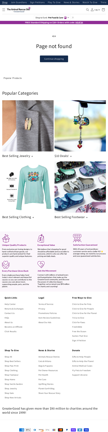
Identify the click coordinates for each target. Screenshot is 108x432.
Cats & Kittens (44, 361)
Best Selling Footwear (70, 217)
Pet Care (42, 379)
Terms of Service (46, 304)
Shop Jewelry (11, 388)
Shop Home (10, 379)
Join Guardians (19, 2)
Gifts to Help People (81, 356)
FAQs (7, 317)
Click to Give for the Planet (84, 313)
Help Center (10, 304)
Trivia (103, 2)
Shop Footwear (12, 374)
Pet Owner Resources (48, 370)
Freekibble (77, 326)
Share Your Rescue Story (49, 393)
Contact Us (10, 313)
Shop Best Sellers (13, 361)
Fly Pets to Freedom (81, 370)
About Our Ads (44, 322)
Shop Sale (9, 393)
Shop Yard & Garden (14, 384)
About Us (9, 322)
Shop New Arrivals (13, 397)
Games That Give (80, 335)
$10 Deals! (62, 156)
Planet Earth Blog (46, 388)
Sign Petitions (37, 2)
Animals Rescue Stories (49, 356)
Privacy (41, 308)
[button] (3, 10)
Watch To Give (90, 2)
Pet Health (43, 374)
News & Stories (71, 2)
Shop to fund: (49, 17)
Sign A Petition (79, 340)
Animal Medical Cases (82, 365)
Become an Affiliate (14, 326)
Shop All (8, 356)
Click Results (10, 331)
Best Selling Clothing (16, 217)
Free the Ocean (79, 331)
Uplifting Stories (45, 384)
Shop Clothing (11, 370)
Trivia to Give (78, 317)
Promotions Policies (47, 313)
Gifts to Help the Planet (83, 361)
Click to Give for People (83, 308)
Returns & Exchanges (14, 308)
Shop (5, 2)
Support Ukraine (79, 374)
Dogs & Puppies (45, 365)
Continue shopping (54, 58)
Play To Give (54, 2)
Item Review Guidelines (49, 317)
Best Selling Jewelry (16, 156)
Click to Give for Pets (81, 304)
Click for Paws (78, 322)
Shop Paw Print (12, 365)
